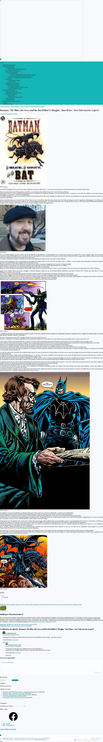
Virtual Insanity (10, 100)
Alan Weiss (7, 604)
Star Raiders (19, 271)
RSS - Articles (6, 724)
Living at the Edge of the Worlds (17, 69)
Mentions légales (8, 104)
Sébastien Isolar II (12, 114)
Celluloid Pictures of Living (13, 93)
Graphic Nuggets (15, 106)
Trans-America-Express (12, 84)
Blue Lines (11, 95)
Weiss (80, 604)
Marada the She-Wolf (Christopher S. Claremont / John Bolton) (20, 692)
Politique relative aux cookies (40, 739)
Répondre (5, 642)
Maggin (75, 604)
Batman (13, 604)
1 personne (15, 640)
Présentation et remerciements (11, 101)
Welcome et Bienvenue (9, 65)
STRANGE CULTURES (9, 90)
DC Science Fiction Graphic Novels (18, 87)
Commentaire (97, 672)
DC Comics (26, 604)
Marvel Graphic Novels (14, 88)
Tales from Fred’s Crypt (15, 97)
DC (21, 604)
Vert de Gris (11, 81)
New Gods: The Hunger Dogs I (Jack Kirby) (16, 626)
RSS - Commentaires (8, 725)
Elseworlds (48, 604)
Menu (2, 62)
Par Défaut (42, 106)
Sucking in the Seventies (12, 83)
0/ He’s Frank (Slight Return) (11, 696)
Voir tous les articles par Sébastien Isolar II (44, 621)
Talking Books (10, 98)
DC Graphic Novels (13, 86)
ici (46, 189)
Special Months (12, 73)
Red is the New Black (14, 80)
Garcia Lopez (55, 604)
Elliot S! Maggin (33, 604)
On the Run (9, 79)
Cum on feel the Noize (12, 91)
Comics (17, 604)
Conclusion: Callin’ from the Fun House (14, 697)
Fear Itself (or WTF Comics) (13, 70)
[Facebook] (13, 721)
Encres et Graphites (11, 94)
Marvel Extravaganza (12, 72)
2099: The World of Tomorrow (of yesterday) (20, 76)
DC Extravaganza (10, 67)
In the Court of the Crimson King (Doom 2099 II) (18, 624)
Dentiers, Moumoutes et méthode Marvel (19, 77)
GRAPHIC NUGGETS (8, 66)
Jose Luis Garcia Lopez (66, 604)
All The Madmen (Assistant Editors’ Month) (23, 74)
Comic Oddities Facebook (8, 729)
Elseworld (42, 604)
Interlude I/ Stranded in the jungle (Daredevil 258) (17, 694)
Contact (5, 102)
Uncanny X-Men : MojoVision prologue (14, 693)
